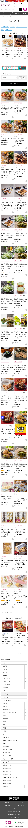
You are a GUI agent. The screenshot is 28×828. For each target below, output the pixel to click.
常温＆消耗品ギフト (8, 771)
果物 (4, 725)
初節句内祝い (6, 678)
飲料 (4, 734)
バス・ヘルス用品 (7, 749)
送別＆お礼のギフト (8, 774)
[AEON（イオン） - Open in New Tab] (8, 822)
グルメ (5, 691)
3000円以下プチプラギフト (10, 777)
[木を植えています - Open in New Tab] (19, 822)
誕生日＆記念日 (7, 780)
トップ (2, 16)
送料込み (12, 26)
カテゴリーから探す (3, 13)
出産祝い (5, 706)
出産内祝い (6, 666)
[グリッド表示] (20, 78)
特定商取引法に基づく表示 (14, 814)
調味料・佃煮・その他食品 (10, 740)
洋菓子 (4, 728)
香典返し (5, 675)
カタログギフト (8, 697)
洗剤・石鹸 (6, 746)
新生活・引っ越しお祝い (9, 712)
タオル (4, 743)
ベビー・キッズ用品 (8, 759)
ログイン (14, 808)
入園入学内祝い (7, 684)
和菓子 (4, 731)
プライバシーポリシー (14, 817)
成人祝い (5, 715)
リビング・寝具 (7, 755)
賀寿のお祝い (6, 709)
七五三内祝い (6, 681)
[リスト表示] (24, 78)
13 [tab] (7, 653)
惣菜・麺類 (6, 737)
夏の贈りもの (17, 13)
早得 (2, 29)
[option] (20, 78)
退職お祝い (6, 718)
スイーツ (18, 16)
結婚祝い (5, 703)
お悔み (4, 721)
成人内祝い (12, 16)
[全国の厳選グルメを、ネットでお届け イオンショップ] (6, 5)
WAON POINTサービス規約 (14, 811)
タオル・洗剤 (7, 700)
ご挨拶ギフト (6, 786)
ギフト (6, 16)
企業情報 (7, 802)
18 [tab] (18, 653)
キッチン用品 (6, 752)
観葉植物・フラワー (8, 765)
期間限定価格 (8, 29)
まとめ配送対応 (4, 26)
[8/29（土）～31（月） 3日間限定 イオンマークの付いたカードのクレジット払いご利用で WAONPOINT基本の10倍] (14, 1)
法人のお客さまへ (7, 768)
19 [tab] (20, 653)
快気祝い (5, 672)
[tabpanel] (8, 47)
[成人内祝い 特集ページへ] (14, 68)
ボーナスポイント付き (21, 26)
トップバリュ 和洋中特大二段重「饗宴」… (19, 637)
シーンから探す (10, 13)
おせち (24, 13)
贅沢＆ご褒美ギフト (8, 783)
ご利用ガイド (7, 805)
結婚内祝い (6, 669)
